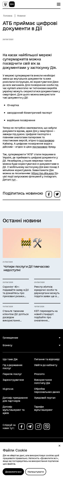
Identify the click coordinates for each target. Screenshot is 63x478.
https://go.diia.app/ (42, 173)
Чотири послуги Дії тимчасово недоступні (27, 268)
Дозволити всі (13, 471)
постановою (46, 140)
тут (14, 179)
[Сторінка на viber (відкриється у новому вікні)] (47, 426)
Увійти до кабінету (45, 365)
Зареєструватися (13, 379)
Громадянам (10, 337)
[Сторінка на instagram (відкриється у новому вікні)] (38, 426)
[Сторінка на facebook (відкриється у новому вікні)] (21, 426)
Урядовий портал (44, 397)
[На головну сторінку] (9, 4)
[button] (59, 446)
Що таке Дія (10, 359)
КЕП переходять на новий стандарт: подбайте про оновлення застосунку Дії (46, 316)
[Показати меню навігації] (58, 4)
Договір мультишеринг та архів (13, 409)
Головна (7, 16)
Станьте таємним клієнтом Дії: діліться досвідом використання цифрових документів (15, 316)
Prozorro (39, 374)
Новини (21, 16)
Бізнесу (7, 345)
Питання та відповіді (46, 359)
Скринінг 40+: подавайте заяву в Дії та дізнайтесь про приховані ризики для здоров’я (16, 291)
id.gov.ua (8, 388)
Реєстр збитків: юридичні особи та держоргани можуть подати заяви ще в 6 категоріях (46, 291)
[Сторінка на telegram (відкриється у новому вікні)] (30, 426)
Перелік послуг (12, 374)
